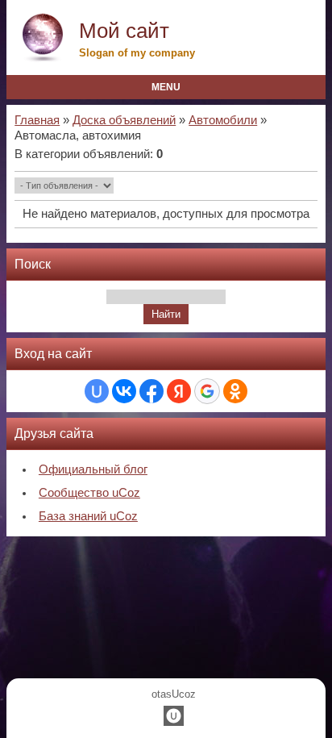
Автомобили (223, 120)
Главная (37, 120)
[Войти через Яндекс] (179, 391)
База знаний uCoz (88, 516)
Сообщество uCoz (89, 492)
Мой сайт (124, 31)
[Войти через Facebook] (151, 391)
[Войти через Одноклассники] (235, 391)
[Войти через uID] (97, 391)
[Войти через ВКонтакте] (124, 391)
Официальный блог (93, 469)
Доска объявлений (124, 120)
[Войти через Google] (207, 391)
